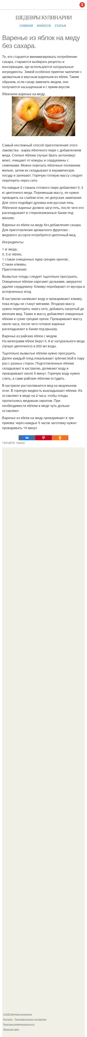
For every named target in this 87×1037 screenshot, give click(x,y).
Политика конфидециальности (18, 1024)
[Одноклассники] (60, 437)
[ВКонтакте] (27, 437)
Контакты (8, 1019)
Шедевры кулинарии (43, 17)
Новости (44, 25)
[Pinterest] (43, 437)
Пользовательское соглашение (30, 1019)
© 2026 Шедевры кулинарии (17, 1014)
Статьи (60, 25)
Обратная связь (11, 1029)
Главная (26, 25)
